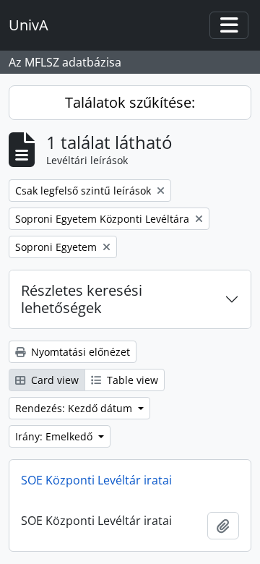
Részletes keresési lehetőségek (81, 299)
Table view (131, 380)
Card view (53, 380)
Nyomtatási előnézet (79, 352)
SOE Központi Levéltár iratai (96, 480)
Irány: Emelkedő (55, 436)
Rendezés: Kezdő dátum (75, 408)
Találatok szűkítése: (130, 102)
